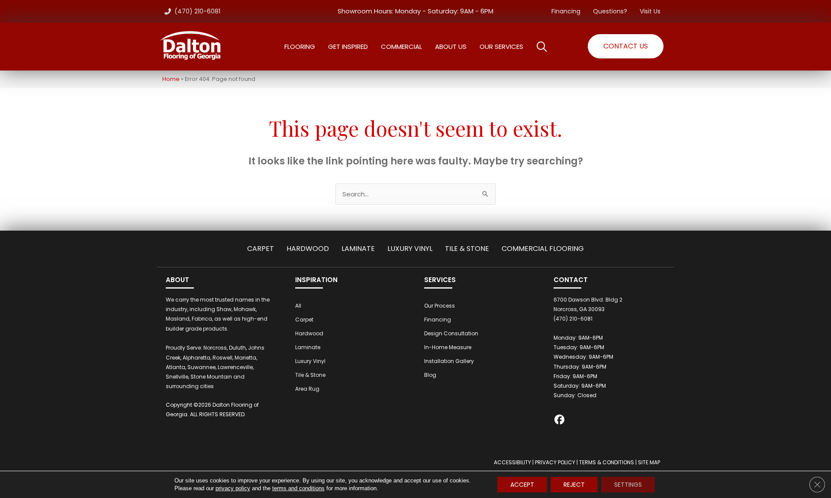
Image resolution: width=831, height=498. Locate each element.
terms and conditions (298, 488)
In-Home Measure (447, 347)
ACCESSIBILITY (512, 462)
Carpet (260, 249)
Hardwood (308, 249)
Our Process (439, 305)
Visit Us (650, 11)
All (298, 305)
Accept (522, 484)
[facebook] (560, 420)
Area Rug (307, 388)
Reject (574, 484)
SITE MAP (649, 462)
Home (171, 79)
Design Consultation (451, 333)
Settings (628, 484)
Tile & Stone (467, 249)
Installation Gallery (449, 361)
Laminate (358, 249)
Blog (430, 375)
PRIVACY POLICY (555, 462)
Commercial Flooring (543, 249)
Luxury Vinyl (409, 249)
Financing (565, 11)
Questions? (610, 11)
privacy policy (233, 488)
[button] (626, 46)
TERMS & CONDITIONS (606, 462)
